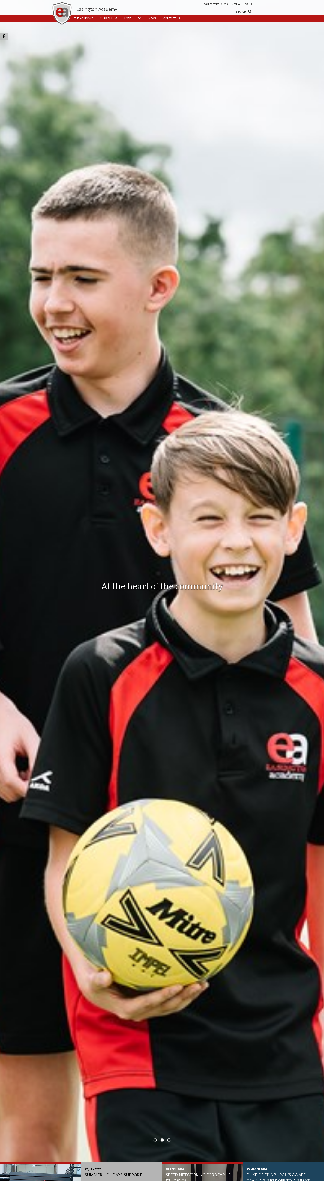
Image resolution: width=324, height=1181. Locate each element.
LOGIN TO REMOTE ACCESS (215, 4)
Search (241, 11)
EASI (247, 4)
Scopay (236, 4)
